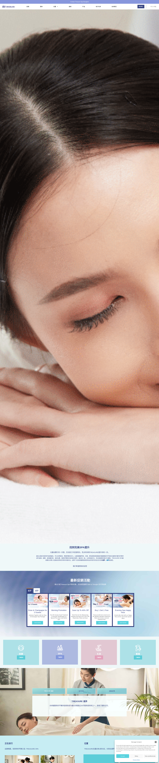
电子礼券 (98, 6)
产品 (83, 6)
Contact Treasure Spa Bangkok (79, 1)
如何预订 (114, 6)
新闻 (70, 6)
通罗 (107, 560)
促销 (28, 6)
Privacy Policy (136, 759)
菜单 (41, 6)
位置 (54, 6)
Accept (123, 756)
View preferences (150, 756)
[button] (156, 742)
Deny (136, 756)
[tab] (48, 691)
